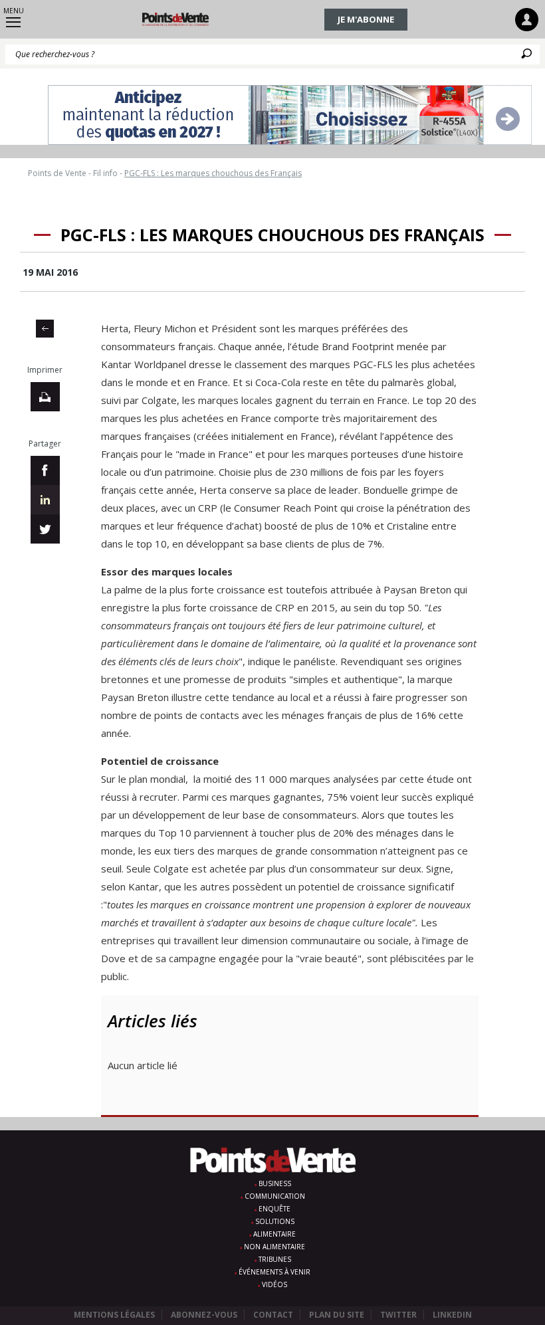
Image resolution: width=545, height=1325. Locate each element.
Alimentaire (274, 1234)
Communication (275, 1196)
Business (275, 1183)
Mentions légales (114, 1314)
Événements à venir (274, 1271)
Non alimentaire (274, 1246)
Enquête (274, 1208)
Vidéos (274, 1284)
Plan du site (336, 1314)
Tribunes (275, 1259)
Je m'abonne (366, 19)
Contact (273, 1314)
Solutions (274, 1221)
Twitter (398, 1314)
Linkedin (452, 1314)
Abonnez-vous (204, 1314)
